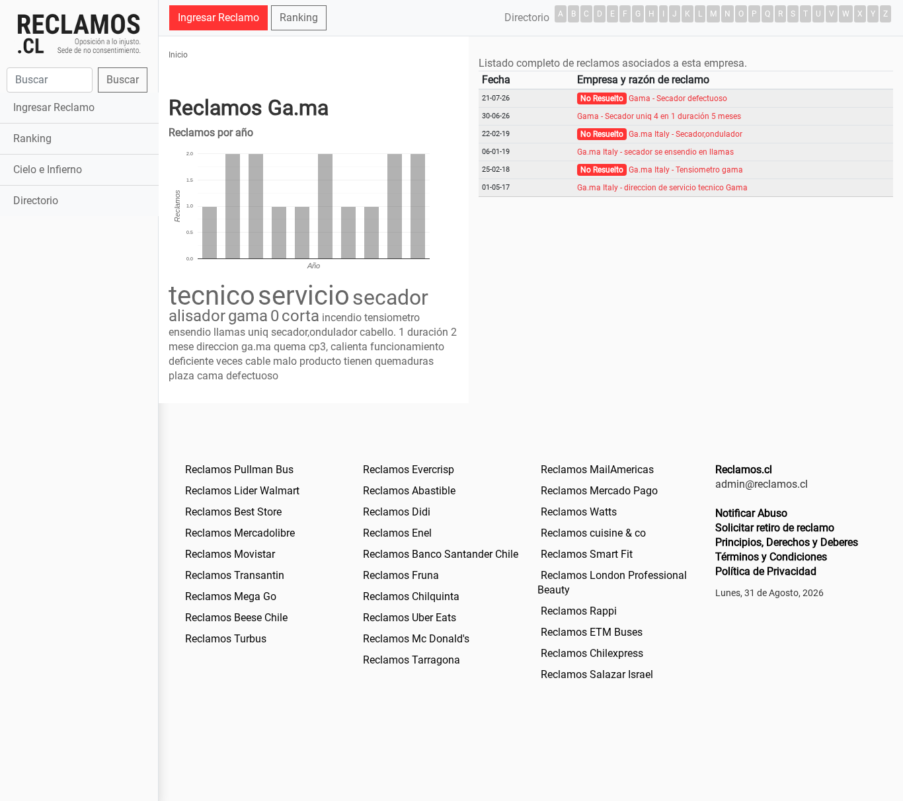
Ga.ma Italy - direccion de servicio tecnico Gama (662, 187)
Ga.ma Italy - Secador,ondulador (685, 134)
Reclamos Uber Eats (409, 617)
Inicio (178, 54)
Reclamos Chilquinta (411, 596)
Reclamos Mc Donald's (416, 638)
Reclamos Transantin (234, 575)
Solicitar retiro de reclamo (774, 527)
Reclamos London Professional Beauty (612, 582)
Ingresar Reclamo (54, 107)
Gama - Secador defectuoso (678, 98)
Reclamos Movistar (230, 554)
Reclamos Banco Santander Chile (440, 554)
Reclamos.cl (743, 469)
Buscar (122, 79)
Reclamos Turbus (225, 638)
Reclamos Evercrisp (408, 469)
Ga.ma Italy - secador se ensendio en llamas (655, 152)
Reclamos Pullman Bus (239, 469)
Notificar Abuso (751, 513)
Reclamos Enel (397, 533)
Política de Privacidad (765, 571)
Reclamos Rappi (579, 611)
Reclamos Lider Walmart (242, 490)
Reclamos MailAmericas (597, 469)
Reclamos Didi (396, 512)
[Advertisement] (79, 427)
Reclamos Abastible (409, 490)
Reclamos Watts (579, 512)
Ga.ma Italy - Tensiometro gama (686, 169)
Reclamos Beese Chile (236, 617)
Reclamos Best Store (233, 512)
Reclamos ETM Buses (592, 632)
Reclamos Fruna (401, 575)
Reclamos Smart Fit (587, 554)
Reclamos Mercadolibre (240, 533)
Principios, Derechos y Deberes (786, 542)
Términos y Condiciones (771, 557)
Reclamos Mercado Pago (599, 490)
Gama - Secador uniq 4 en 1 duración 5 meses (659, 116)
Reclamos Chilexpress (592, 653)
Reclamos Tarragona (411, 660)
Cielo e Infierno (47, 169)
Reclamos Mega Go (230, 596)
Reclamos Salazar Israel (597, 674)
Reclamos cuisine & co (593, 533)
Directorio (35, 200)
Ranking (32, 138)
